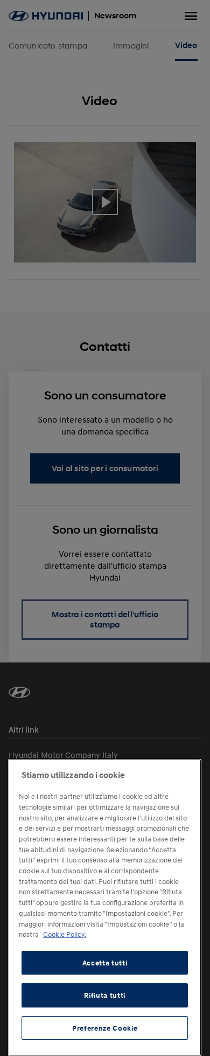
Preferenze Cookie (104, 1028)
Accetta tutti (105, 962)
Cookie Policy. (64, 934)
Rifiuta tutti (104, 995)
